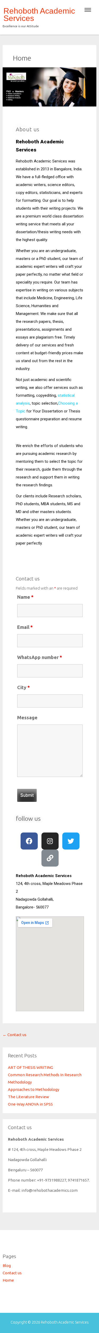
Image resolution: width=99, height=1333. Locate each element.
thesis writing (49, 232)
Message (27, 717)
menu (87, 10)
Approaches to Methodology (33, 1089)
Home (22, 58)
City (23, 687)
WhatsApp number (39, 657)
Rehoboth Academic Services (39, 14)
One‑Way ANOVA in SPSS (30, 1104)
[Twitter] (70, 841)
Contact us (14, 1034)
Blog (7, 1265)
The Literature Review (28, 1097)
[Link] (50, 858)
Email (25, 627)
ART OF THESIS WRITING (30, 1067)
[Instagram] (50, 841)
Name (25, 597)
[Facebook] (29, 841)
